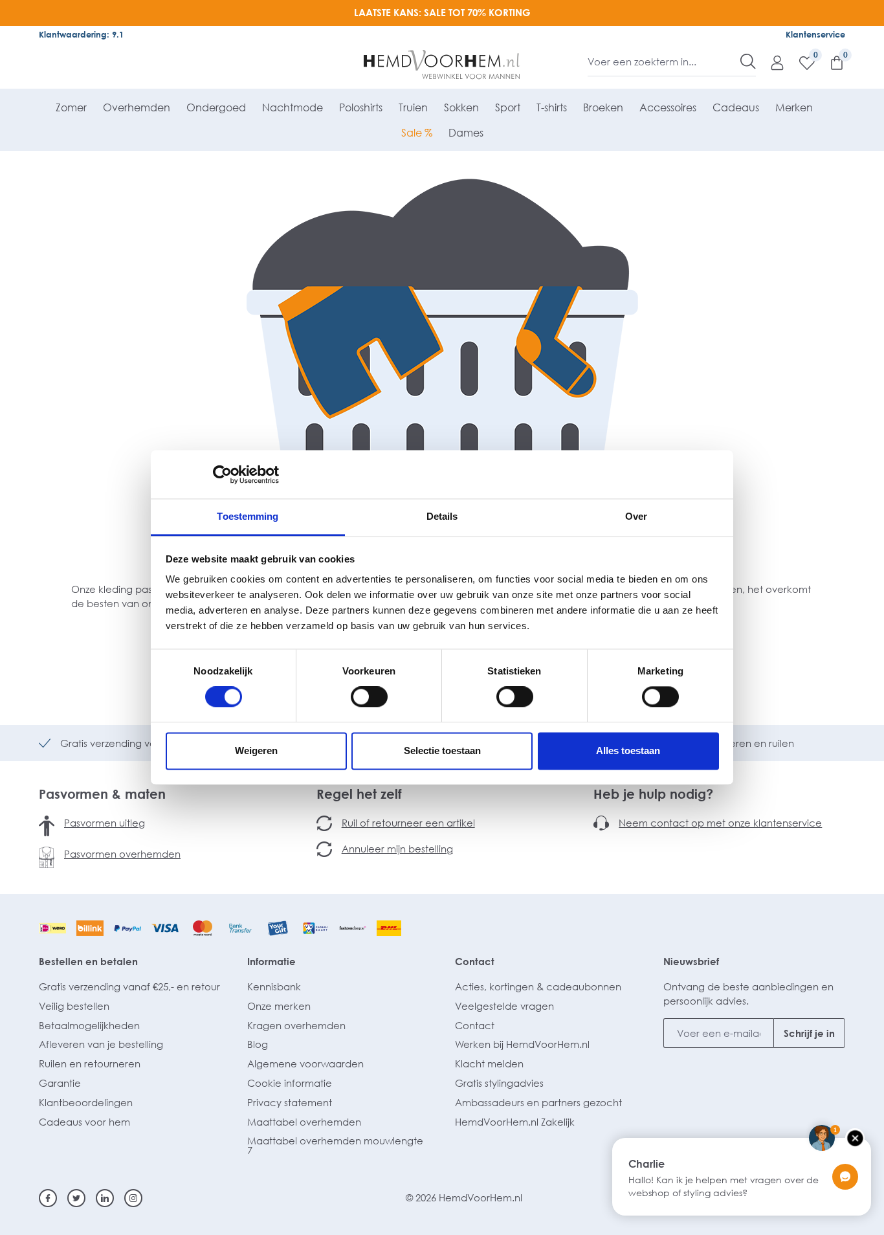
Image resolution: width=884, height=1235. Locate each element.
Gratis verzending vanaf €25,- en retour (129, 986)
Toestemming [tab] (247, 516)
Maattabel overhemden (304, 1122)
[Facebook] (48, 1198)
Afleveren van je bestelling (101, 1044)
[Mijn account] (771, 62)
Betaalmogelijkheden (89, 1025)
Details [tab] (442, 516)
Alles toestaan (628, 750)
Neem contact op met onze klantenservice (720, 823)
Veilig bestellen (74, 1006)
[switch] (369, 697)
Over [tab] (636, 516)
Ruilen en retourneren (89, 1063)
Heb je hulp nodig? (653, 793)
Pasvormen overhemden (122, 854)
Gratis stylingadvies (499, 1083)
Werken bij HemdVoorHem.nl (522, 1044)
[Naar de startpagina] (442, 65)
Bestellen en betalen (88, 961)
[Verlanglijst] (800, 62)
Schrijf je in (809, 1033)
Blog (257, 1044)
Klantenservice (815, 34)
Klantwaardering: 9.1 (81, 34)
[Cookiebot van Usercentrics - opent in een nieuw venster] (222, 474)
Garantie (60, 1083)
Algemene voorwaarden (305, 1063)
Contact (474, 961)
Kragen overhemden (296, 1025)
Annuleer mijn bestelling (397, 848)
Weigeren (256, 750)
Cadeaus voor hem (84, 1122)
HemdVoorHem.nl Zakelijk (515, 1122)
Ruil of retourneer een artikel (408, 823)
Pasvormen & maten (102, 793)
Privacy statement (289, 1102)
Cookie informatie (289, 1083)
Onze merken (279, 1006)
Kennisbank (274, 986)
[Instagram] (133, 1198)
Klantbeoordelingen (86, 1102)
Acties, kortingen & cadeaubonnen (538, 986)
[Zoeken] (748, 61)
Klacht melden (489, 1063)
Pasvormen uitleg (104, 823)
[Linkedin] (105, 1198)
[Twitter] (76, 1198)
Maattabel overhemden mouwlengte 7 (335, 1145)
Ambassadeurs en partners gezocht (538, 1102)
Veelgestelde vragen (504, 1006)
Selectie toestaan (442, 750)
